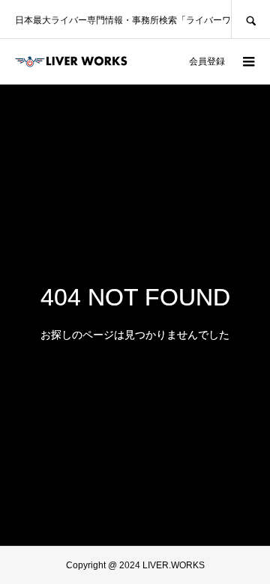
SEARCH (250, 19)
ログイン (156, 61)
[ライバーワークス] (71, 61)
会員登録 (207, 61)
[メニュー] (247, 61)
